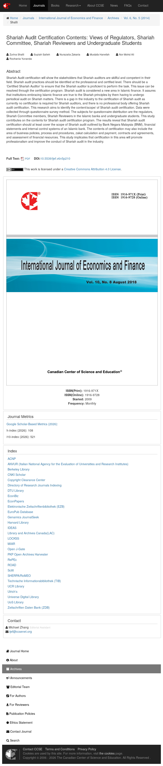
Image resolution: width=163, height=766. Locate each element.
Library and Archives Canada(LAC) (31, 533)
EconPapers (16, 501)
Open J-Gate (16, 549)
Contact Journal (20, 731)
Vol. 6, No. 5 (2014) (137, 18)
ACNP (12, 458)
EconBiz (13, 496)
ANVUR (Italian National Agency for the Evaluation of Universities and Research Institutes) (68, 464)
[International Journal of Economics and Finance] (82, 282)
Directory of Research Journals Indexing (35, 485)
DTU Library (16, 490)
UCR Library (16, 586)
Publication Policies (21, 713)
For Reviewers (19, 704)
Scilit (11, 570)
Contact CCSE (32, 749)
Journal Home (19, 651)
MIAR (11, 543)
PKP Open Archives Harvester (28, 554)
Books (55, 5)
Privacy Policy (87, 749)
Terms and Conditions (60, 749)
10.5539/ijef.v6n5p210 (55, 158)
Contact (143, 5)
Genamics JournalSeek (23, 517)
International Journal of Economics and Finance (71, 18)
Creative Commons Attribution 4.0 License (92, 169)
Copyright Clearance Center (26, 480)
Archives (113, 18)
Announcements (20, 678)
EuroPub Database (20, 512)
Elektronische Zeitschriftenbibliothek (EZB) (36, 506)
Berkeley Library (19, 469)
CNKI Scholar (17, 474)
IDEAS (12, 528)
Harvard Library (18, 522)
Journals (39, 5)
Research (72, 5)
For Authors (17, 696)
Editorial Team (20, 687)
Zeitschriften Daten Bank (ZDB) (29, 607)
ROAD (12, 565)
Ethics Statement (20, 722)
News (114, 5)
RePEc (12, 559)
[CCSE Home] (7, 5)
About (13, 660)
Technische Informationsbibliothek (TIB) (34, 581)
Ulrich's (12, 591)
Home (23, 5)
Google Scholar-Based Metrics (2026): (33, 424)
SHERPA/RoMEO (19, 575)
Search (14, 740)
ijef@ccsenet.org (20, 631)
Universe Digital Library (23, 597)
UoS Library (16, 602)
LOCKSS (13, 538)
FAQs (128, 5)
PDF (27, 158)
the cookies (107, 753)
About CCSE (95, 5)
